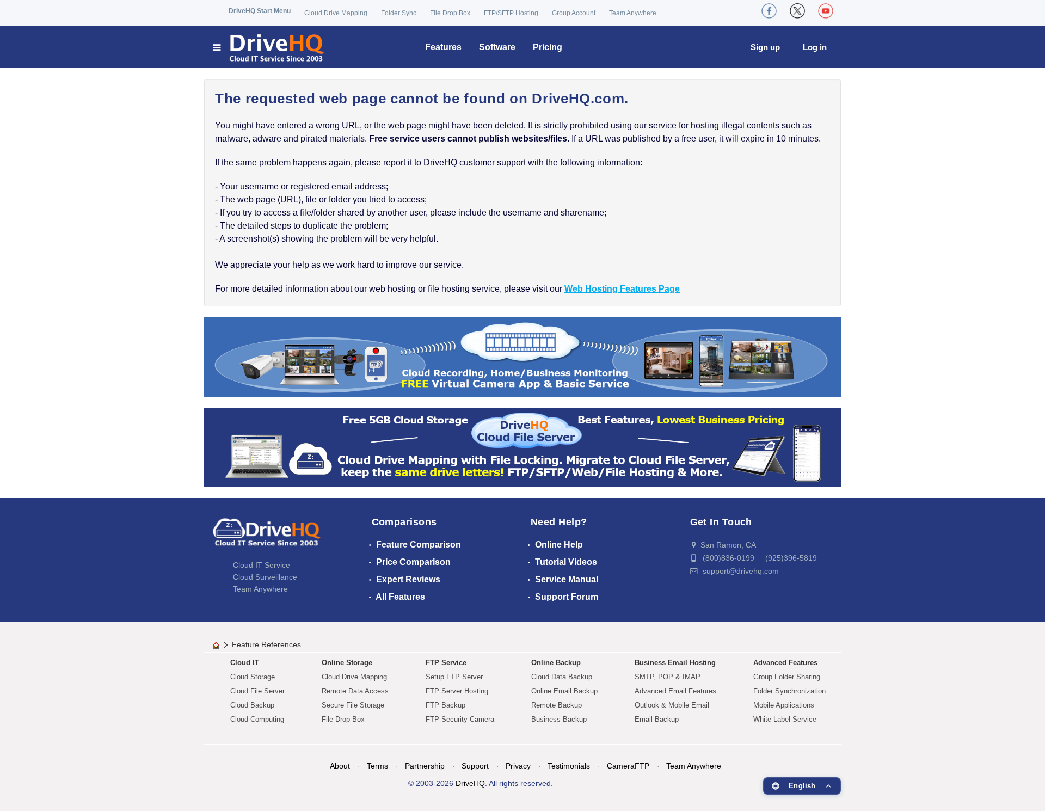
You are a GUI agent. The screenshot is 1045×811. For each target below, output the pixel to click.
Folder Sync (398, 13)
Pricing (547, 47)
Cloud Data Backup (561, 677)
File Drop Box (450, 13)
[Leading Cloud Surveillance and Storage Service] (522, 356)
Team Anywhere (632, 13)
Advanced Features (785, 663)
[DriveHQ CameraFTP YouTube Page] (826, 11)
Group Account (573, 13)
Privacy (518, 765)
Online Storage (347, 663)
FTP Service (446, 663)
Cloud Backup (252, 705)
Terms (377, 765)
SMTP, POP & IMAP (667, 677)
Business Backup (559, 719)
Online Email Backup (564, 691)
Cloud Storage (252, 677)
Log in (815, 47)
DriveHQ (470, 783)
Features (443, 47)
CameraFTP (628, 765)
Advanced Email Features (675, 691)
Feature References (266, 644)
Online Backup (556, 663)
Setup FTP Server (454, 677)
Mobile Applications (783, 705)
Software (497, 47)
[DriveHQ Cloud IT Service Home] (269, 47)
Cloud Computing (257, 719)
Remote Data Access (355, 691)
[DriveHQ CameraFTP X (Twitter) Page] (797, 11)
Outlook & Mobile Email (672, 705)
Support (475, 765)
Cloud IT (244, 663)
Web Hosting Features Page (622, 288)
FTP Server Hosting (457, 691)
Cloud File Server (257, 691)
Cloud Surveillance (265, 577)
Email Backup (657, 719)
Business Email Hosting (675, 663)
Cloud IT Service (261, 565)
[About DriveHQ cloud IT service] (266, 537)
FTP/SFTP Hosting (511, 13)
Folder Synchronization (789, 691)
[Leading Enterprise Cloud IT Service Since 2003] (522, 446)
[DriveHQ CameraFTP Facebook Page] (769, 11)
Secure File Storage (353, 705)
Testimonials (569, 765)
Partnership (425, 765)
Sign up (765, 47)
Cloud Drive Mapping (335, 13)
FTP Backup (445, 705)
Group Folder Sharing (786, 677)
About (340, 765)
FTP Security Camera (460, 719)
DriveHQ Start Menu (260, 11)
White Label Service (784, 719)
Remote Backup (556, 705)
